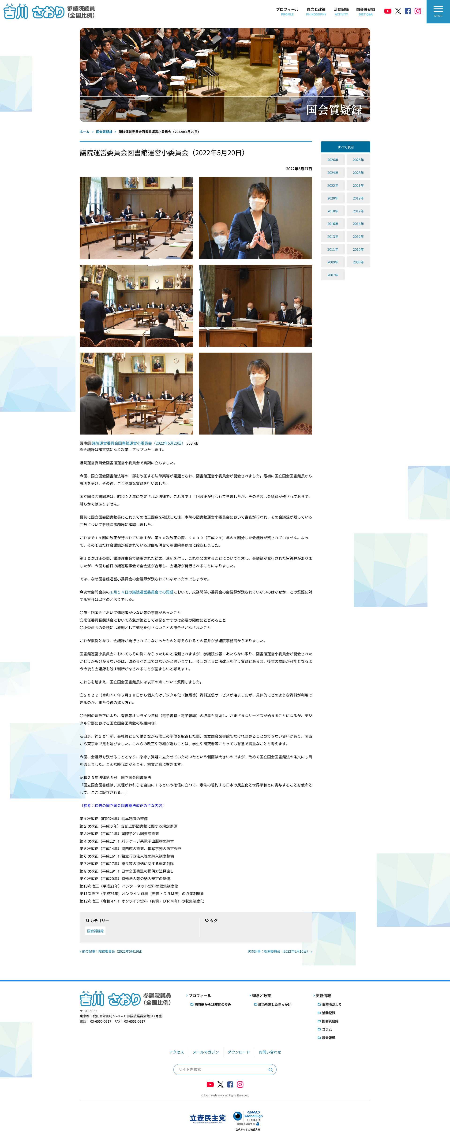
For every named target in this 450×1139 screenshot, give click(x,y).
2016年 (332, 223)
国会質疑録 (365, 11)
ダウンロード (239, 1052)
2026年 (332, 159)
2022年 (332, 185)
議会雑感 (328, 1037)
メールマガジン (206, 1052)
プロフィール (287, 11)
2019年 (358, 197)
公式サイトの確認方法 (248, 1129)
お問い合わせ (270, 1052)
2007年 (332, 274)
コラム (327, 1029)
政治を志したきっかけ (274, 1004)
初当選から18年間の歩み (213, 1004)
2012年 (358, 236)
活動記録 (341, 11)
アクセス (176, 1052)
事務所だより (332, 1004)
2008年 (358, 261)
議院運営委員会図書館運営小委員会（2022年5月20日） (139, 443)
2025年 (358, 159)
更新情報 (323, 995)
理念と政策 (316, 11)
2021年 (358, 185)
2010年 (358, 249)
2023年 (358, 172)
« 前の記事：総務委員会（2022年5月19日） (112, 951)
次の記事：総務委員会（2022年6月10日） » (280, 951)
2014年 (358, 223)
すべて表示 (346, 146)
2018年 (332, 210)
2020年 (332, 197)
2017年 (358, 210)
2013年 (332, 236)
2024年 (332, 172)
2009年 (332, 261)
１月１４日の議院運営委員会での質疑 (141, 592)
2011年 (332, 249)
